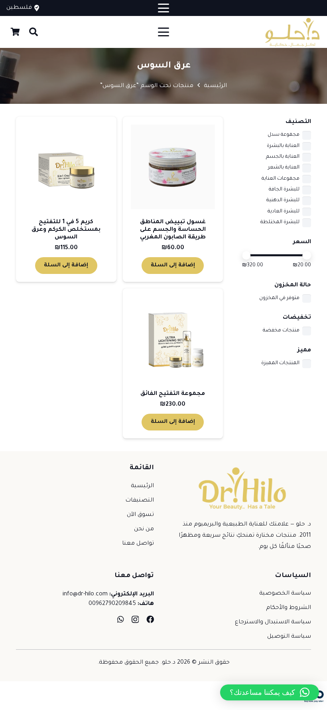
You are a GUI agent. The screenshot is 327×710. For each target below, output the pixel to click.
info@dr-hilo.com (85, 594)
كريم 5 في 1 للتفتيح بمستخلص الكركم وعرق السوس (66, 230)
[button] (163, 8)
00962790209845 (112, 604)
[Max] (306, 255)
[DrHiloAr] (291, 32)
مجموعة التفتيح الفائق (172, 394)
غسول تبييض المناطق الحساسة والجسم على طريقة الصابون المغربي (173, 230)
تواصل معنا (138, 544)
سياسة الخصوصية (285, 594)
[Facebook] (150, 619)
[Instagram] (135, 619)
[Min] (246, 255)
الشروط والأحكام (288, 608)
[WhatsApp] (120, 619)
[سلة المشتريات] (15, 32)
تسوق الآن (140, 515)
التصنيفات (139, 501)
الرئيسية (215, 86)
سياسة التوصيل (289, 637)
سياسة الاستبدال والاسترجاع (273, 622)
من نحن (144, 529)
